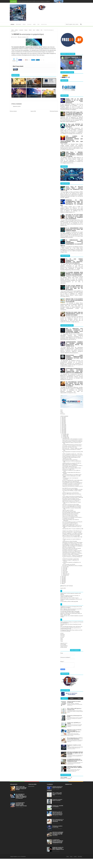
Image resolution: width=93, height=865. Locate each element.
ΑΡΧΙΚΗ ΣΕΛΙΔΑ (63, 647)
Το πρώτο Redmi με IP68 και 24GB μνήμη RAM (69, 601)
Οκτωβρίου (65, 436)
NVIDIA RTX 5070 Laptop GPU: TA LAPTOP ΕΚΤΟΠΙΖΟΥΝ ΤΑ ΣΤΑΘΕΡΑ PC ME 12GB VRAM (74, 113)
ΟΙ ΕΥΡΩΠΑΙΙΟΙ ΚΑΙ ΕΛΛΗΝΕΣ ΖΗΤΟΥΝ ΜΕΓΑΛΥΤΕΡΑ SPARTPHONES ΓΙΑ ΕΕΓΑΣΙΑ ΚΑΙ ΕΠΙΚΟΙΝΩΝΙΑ (32, 1)
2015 (63, 430)
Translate (69, 778)
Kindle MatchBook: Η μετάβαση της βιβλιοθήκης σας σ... (72, 544)
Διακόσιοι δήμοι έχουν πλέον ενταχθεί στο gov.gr (69, 597)
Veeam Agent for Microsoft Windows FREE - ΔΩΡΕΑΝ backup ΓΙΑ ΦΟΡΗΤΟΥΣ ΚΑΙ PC (74, 188)
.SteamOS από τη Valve (66, 458)
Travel (61, 641)
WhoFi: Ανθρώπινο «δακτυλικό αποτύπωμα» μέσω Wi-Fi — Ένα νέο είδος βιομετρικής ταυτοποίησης (71, 609)
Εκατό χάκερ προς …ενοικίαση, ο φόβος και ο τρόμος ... (72, 448)
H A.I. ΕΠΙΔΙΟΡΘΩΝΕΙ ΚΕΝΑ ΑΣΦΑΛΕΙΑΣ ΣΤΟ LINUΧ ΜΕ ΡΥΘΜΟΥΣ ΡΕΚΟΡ (74, 229)
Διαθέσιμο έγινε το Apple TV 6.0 (68, 469)
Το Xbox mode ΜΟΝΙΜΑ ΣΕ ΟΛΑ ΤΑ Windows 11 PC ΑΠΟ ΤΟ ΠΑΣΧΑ (74, 125)
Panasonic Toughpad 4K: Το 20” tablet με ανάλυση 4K (72, 533)
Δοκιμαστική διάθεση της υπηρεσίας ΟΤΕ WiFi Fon (71, 463)
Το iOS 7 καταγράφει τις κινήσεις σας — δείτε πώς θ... (72, 453)
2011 (63, 577)
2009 (63, 579)
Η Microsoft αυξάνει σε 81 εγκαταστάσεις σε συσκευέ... (72, 438)
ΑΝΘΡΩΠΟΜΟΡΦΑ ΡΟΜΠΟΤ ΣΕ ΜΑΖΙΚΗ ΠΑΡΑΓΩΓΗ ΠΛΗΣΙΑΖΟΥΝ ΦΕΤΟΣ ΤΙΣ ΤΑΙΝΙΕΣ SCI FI (74, 344)
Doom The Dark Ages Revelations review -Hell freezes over (71, 626)
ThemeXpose (23, 856)
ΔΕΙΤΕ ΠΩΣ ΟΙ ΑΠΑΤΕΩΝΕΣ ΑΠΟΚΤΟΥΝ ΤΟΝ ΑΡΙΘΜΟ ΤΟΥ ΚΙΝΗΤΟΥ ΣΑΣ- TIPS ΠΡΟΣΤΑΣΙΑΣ (57, 834)
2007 (63, 582)
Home (68, 856)
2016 (63, 429)
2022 (63, 422)
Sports (61, 638)
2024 (63, 419)
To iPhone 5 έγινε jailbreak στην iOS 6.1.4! (70, 524)
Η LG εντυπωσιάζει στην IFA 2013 (68, 564)
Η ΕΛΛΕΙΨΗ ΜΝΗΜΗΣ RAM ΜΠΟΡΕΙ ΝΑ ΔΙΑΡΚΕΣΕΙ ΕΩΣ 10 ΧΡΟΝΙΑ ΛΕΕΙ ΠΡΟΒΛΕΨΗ (74, 274)
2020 (63, 424)
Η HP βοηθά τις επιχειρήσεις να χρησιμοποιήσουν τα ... (72, 483)
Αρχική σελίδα (33, 111)
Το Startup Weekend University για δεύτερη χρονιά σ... (72, 444)
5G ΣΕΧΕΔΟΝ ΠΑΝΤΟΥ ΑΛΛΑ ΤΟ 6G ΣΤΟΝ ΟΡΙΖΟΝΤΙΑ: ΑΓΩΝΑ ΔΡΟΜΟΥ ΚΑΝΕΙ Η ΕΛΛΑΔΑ (21, 804)
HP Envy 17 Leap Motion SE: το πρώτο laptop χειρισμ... (72, 480)
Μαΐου (64, 570)
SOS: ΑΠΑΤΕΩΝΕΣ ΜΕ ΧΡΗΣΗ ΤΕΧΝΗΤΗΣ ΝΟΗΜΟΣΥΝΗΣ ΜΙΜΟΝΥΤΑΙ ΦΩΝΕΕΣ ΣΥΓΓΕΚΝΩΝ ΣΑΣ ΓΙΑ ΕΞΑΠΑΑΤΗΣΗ (21, 796)
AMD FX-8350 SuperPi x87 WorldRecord (69, 464)
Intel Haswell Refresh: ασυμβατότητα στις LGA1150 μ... (72, 553)
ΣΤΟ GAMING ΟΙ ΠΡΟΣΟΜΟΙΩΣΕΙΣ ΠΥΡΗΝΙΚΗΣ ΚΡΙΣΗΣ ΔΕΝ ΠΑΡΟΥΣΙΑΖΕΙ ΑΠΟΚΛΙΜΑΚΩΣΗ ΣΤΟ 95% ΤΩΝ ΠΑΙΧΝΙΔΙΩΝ (71, 139)
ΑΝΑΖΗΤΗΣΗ (44, 24)
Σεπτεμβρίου (65, 437)
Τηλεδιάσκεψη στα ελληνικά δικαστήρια (69, 541)
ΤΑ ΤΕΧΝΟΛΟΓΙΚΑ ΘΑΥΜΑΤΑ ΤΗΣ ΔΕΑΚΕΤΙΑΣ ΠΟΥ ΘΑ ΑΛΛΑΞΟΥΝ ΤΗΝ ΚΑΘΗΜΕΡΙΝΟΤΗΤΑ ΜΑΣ (57, 841)
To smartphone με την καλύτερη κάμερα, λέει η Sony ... (72, 543)
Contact (61, 412)
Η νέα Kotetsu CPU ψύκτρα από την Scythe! (70, 484)
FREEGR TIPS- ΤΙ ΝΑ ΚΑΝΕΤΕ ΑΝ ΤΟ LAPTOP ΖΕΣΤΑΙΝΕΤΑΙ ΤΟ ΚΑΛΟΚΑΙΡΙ (74, 300)
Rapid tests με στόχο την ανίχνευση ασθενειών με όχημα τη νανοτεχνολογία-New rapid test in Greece (57, 813)
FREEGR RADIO (18, 24)
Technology (62, 635)
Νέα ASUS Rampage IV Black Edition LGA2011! (71, 512)
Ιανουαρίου (65, 575)
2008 (63, 581)
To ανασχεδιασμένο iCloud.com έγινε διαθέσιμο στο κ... (72, 482)
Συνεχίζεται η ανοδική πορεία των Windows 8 (70, 554)
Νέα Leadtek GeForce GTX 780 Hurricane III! (70, 481)
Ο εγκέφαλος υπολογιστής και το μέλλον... (70, 549)
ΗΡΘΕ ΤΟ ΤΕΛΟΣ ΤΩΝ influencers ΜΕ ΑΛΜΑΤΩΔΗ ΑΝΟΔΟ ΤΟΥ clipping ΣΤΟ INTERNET (21, 788)
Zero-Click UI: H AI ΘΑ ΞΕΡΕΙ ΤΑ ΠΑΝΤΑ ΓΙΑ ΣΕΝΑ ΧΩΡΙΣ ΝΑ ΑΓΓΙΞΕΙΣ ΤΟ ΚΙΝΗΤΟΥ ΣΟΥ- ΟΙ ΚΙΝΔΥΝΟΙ (74, 216)
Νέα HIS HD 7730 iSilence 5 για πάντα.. (69, 447)
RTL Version (62, 413)
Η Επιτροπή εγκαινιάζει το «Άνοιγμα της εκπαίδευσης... (72, 441)
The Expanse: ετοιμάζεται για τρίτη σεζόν (57, 827)
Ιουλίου (64, 568)
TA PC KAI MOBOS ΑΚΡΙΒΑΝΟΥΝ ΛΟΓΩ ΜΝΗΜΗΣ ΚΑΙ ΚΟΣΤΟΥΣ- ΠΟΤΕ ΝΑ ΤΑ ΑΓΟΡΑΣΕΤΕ (74, 261)
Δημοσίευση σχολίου (17, 106)
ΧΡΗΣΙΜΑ (29, 24)
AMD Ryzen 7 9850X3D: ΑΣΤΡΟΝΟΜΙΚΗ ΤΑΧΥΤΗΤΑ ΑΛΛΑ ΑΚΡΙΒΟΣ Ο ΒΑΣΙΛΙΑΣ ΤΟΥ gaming (74, 154)
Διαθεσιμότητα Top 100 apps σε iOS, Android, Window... (72, 542)
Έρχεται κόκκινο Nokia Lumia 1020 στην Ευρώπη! (71, 548)
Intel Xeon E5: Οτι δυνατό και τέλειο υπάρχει (70, 504)
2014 (63, 431)
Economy (62, 637)
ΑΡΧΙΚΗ (12, 24)
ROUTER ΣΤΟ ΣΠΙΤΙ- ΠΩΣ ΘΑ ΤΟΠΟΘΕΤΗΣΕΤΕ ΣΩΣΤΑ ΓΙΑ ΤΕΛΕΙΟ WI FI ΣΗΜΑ (74, 314)
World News (62, 634)
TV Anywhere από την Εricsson (68, 518)
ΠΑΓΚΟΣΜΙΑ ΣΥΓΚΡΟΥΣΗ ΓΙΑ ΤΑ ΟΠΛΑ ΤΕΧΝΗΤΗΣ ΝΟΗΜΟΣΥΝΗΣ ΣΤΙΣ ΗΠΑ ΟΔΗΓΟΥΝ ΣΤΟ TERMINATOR (74, 370)
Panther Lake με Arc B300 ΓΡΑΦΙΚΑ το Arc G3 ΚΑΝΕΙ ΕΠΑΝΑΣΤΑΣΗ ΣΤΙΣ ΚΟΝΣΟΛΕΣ (74, 100)
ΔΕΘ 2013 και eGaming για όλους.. (68, 547)
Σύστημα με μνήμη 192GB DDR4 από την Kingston (71, 506)
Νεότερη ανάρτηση (13, 111)
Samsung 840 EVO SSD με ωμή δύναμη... (70, 459)
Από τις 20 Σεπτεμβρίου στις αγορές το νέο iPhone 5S (72, 521)
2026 (63, 417)
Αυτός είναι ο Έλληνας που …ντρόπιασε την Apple (71, 532)
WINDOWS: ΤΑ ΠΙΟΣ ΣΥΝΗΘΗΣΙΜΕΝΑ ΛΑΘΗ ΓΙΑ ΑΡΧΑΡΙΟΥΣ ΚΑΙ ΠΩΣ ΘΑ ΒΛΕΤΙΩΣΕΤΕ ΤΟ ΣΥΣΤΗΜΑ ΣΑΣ (71, 202)
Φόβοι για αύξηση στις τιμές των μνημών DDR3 (71, 535)
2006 (63, 583)
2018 (63, 427)
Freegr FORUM (63, 644)
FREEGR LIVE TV (63, 643)
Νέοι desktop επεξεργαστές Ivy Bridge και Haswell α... (72, 550)
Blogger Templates (13, 856)
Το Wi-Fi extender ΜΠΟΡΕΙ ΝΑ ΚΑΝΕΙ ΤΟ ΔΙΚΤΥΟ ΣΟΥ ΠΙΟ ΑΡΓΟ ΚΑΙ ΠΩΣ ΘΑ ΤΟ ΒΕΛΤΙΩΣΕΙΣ (74, 287)
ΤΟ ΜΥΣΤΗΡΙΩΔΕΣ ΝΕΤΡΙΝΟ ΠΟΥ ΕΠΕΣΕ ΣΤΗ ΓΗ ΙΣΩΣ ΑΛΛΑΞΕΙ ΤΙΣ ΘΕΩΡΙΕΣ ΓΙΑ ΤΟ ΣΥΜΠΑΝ (74, 384)
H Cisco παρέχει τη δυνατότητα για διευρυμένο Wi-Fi (72, 496)
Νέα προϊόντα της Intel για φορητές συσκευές (70, 498)
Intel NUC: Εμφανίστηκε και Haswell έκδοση (70, 492)
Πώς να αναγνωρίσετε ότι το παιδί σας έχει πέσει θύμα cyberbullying (58, 820)
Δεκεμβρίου (65, 434)
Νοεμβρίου (65, 435)
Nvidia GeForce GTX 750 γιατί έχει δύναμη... (70, 513)
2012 (63, 576)
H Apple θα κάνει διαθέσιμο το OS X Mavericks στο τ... (72, 530)
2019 (63, 425)
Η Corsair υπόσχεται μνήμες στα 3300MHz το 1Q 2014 (72, 489)
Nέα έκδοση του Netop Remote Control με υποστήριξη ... (72, 565)
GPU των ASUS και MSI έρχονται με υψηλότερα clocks (57, 793)
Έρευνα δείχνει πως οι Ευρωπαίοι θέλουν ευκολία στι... (72, 440)
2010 (63, 578)
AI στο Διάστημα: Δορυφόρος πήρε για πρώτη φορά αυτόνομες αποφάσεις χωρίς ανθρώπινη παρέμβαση (70, 612)
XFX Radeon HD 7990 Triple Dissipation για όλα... (71, 457)
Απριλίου (64, 571)
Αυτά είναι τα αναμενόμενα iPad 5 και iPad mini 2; (71, 505)
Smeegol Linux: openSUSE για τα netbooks (57, 806)
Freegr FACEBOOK (64, 645)
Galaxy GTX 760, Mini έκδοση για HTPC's (70, 516)
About (61, 411)
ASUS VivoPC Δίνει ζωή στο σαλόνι (69, 511)
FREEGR (24, 24)
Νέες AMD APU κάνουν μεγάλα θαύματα (70, 488)
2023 (63, 421)
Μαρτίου (64, 572)
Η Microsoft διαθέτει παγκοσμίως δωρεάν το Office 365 (72, 497)
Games (34, 24)
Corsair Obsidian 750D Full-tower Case (69, 466)
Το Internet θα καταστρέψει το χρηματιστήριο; (70, 558)
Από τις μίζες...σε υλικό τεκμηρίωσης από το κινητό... (72, 445)
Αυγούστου (65, 566)
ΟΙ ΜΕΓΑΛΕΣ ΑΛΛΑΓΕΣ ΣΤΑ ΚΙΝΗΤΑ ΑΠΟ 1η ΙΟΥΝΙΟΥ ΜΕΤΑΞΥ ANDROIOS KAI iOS (58, 848)
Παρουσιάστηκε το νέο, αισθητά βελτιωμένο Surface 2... (72, 465)
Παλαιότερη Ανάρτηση (54, 111)
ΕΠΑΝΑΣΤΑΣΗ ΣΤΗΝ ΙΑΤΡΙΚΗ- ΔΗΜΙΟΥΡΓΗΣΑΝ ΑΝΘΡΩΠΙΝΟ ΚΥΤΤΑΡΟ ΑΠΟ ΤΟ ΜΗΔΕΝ (74, 357)
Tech (38, 24)
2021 (63, 423)
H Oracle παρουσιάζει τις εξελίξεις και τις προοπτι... (71, 456)
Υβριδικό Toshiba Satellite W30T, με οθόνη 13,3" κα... (72, 525)
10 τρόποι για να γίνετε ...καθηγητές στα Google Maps (72, 555)
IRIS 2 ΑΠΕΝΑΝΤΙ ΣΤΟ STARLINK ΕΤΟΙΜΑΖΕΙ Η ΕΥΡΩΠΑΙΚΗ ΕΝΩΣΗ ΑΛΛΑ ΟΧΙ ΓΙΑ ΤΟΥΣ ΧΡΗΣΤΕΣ (74, 330)
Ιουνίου (64, 569)
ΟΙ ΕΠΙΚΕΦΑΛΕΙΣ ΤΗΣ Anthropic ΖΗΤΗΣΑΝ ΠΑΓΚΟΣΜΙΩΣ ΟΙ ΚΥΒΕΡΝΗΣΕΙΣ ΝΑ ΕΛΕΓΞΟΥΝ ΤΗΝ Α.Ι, (71, 242)
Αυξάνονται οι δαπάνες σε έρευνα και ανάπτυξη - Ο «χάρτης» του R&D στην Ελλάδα (70, 596)
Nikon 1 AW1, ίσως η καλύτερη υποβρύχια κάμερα (71, 467)
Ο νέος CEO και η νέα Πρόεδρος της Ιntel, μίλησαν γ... (72, 517)
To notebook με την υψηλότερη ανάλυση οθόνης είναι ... (72, 534)
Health (61, 639)
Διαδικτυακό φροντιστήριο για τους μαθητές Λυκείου (71, 474)
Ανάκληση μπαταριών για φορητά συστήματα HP (57, 787)
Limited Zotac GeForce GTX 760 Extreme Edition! (71, 499)
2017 (63, 428)
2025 (63, 418)
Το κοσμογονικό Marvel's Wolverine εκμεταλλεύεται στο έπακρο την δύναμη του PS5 (70, 628)
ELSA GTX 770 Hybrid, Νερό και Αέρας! (69, 514)
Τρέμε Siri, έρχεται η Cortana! (67, 510)
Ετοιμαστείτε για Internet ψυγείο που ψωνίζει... (57, 800)
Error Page (80, 856)
